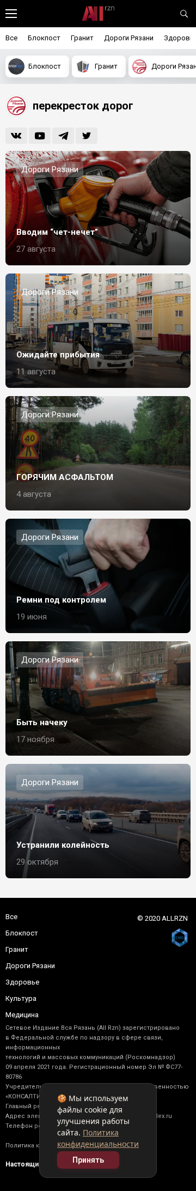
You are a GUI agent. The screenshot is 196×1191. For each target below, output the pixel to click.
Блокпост (44, 38)
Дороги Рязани (129, 38)
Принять (88, 1160)
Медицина (22, 1015)
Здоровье (22, 982)
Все (11, 38)
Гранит (82, 38)
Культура (20, 998)
